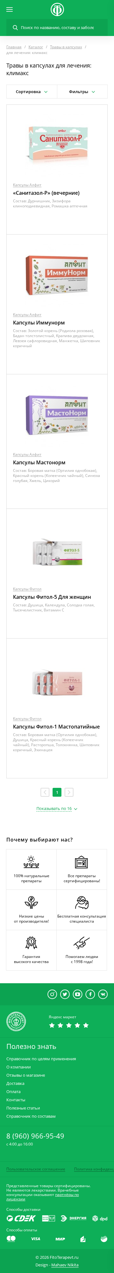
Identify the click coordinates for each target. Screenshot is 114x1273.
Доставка (15, 1083)
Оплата (13, 1091)
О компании (18, 1067)
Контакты (15, 1100)
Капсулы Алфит (27, 184)
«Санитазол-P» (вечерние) (46, 192)
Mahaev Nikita (65, 1265)
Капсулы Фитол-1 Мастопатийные (56, 726)
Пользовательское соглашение (35, 1169)
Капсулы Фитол (27, 589)
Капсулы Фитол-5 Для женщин (52, 596)
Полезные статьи (23, 1108)
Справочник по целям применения (41, 1059)
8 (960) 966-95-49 (35, 1135)
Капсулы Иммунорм (39, 322)
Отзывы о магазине (25, 1075)
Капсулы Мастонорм (39, 462)
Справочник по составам (31, 1116)
